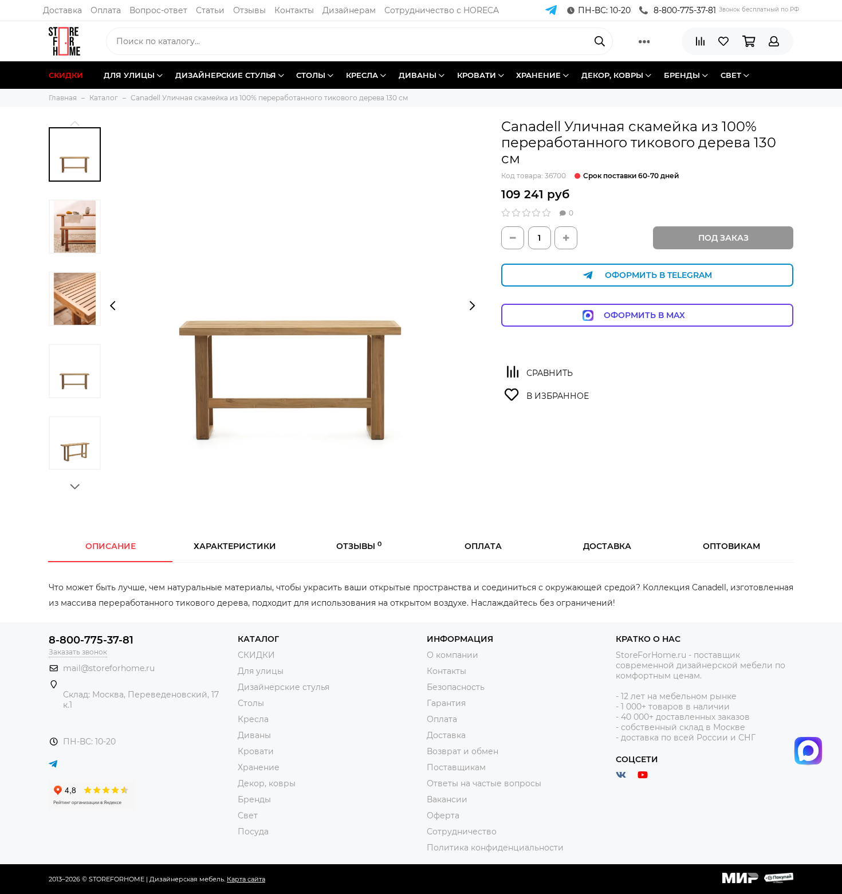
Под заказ (723, 238)
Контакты (294, 10)
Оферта (443, 815)
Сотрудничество (462, 831)
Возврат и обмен (462, 751)
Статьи (210, 10)
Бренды (254, 799)
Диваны (254, 735)
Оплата (106, 10)
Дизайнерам (349, 10)
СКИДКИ (256, 655)
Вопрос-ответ (158, 10)
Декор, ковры (267, 783)
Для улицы (261, 671)
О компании (452, 655)
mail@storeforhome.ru (109, 668)
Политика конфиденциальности (495, 847)
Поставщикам (456, 767)
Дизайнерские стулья (283, 687)
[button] (75, 123)
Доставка (62, 10)
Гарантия (446, 703)
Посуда (253, 831)
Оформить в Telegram (658, 275)
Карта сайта (246, 879)
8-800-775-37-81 (685, 10)
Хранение (259, 767)
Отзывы (249, 10)
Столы (251, 703)
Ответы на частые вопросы (484, 783)
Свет (248, 815)
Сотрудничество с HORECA (441, 10)
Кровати (256, 751)
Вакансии (447, 799)
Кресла (253, 719)
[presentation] (113, 306)
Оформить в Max (656, 315)
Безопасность (456, 687)
